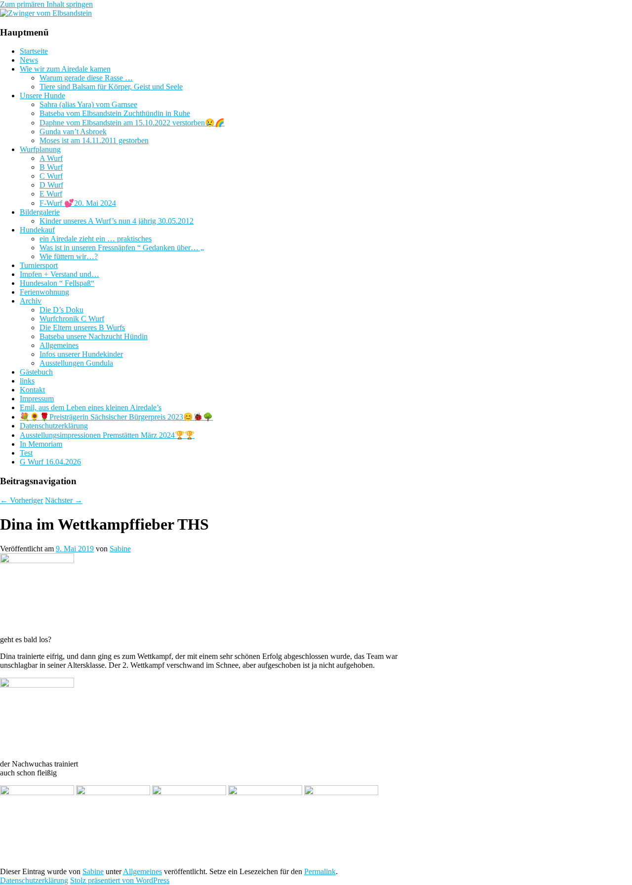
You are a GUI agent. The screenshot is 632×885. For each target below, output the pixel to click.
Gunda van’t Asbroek (73, 131)
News (29, 60)
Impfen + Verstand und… (59, 274)
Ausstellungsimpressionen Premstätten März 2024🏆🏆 (107, 435)
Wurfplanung (40, 149)
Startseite (34, 51)
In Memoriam (41, 444)
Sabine (120, 548)
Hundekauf (37, 230)
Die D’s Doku (61, 310)
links (27, 381)
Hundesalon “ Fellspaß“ (57, 283)
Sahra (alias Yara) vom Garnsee (88, 104)
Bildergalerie (40, 212)
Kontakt (32, 389)
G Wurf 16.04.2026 (50, 462)
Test (26, 453)
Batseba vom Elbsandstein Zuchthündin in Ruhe (115, 113)
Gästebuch (36, 372)
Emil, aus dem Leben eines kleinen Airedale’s (90, 407)
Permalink (320, 871)
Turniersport (39, 265)
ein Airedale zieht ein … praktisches (96, 238)
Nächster (63, 500)
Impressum (37, 398)
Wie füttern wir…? (69, 256)
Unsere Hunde (42, 95)
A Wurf (51, 158)
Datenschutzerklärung (54, 426)
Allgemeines (59, 345)
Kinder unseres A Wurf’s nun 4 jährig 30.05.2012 (117, 221)
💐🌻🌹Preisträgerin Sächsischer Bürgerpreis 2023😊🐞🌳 (116, 417)
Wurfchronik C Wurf (72, 318)
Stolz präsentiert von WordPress (119, 880)
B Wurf (51, 167)
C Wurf (51, 176)
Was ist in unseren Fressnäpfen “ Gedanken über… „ (122, 247)
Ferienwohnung (44, 292)
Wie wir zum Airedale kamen (65, 69)
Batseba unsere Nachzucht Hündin (94, 336)
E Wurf (51, 194)
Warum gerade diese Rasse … (86, 78)
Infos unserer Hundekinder (81, 354)
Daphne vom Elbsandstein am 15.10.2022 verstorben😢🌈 (132, 122)
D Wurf (51, 185)
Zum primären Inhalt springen (46, 4)
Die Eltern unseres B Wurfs (82, 327)
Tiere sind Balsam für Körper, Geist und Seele (111, 86)
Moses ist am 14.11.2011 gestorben (94, 140)
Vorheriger (21, 500)
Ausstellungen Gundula (76, 363)
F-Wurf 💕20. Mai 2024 (78, 203)
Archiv (30, 301)
